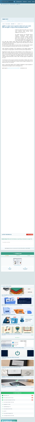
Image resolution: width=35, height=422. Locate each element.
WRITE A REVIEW (30, 234)
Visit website (25, 268)
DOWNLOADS (19, 1)
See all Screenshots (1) (17, 265)
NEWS (33, 1)
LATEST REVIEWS (6, 234)
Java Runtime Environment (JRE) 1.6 (14, 68)
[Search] (14, 1)
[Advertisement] (17, 11)
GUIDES (29, 1)
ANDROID (25, 1)
